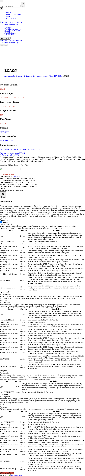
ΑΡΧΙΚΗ (7, 28)
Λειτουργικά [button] (4, 292)
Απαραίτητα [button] (4, 220)
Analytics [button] (3, 371)
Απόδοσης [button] (3, 300)
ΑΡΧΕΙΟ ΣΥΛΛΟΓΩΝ (12, 30)
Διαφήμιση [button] (4, 394)
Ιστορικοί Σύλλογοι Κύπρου (10, 24)
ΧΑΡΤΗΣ (8, 32)
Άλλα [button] (2, 405)
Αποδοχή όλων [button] (18, 190)
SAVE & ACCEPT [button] (7, 473)
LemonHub (17, 176)
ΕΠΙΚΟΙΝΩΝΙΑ (10, 34)
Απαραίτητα (7, 222)
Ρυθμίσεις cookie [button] (6, 190)
